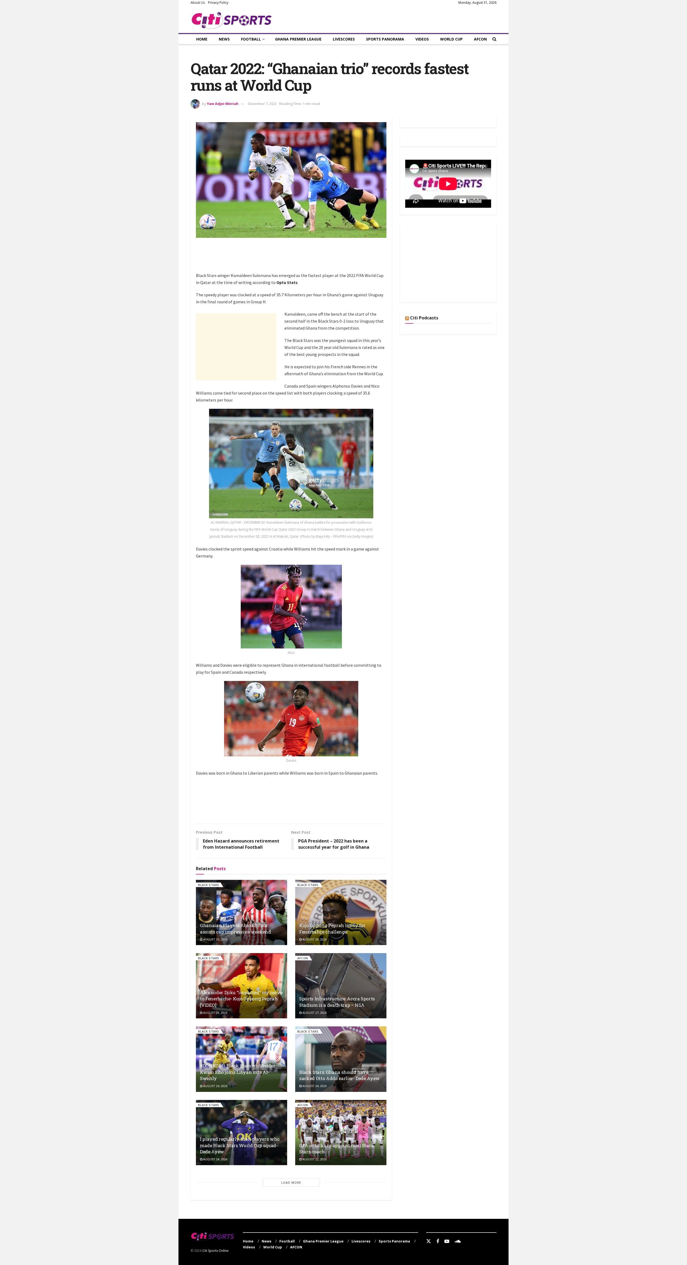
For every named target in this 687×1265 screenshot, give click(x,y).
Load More (291, 1182)
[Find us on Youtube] (446, 1241)
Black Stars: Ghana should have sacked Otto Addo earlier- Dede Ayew (339, 1075)
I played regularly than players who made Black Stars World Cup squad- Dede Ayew (240, 1145)
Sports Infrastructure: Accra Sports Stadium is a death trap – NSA (337, 1002)
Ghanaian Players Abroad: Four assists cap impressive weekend (235, 928)
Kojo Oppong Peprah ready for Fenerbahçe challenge (332, 928)
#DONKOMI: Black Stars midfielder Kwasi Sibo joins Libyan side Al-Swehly (237, 1072)
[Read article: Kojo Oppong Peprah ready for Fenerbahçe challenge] (340, 912)
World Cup (451, 39)
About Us (198, 2)
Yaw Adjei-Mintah (223, 103)
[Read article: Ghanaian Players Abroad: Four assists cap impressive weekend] (241, 912)
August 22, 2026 (314, 1159)
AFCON (480, 39)
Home (201, 39)
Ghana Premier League (298, 39)
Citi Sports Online (215, 1250)
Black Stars (208, 885)
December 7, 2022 (262, 103)
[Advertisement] (293, 258)
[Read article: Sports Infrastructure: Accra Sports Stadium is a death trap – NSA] (340, 985)
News (224, 39)
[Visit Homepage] (232, 19)
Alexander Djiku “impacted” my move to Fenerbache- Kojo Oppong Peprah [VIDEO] (241, 998)
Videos (422, 39)
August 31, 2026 (214, 939)
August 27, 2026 (314, 1013)
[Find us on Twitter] (428, 1241)
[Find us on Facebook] (437, 1241)
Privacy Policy (218, 2)
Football (251, 39)
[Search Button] (494, 39)
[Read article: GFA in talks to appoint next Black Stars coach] (340, 1132)
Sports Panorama (385, 39)
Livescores (344, 39)
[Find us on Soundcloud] (458, 1241)
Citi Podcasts (424, 318)
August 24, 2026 (214, 1086)
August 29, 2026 (314, 939)
